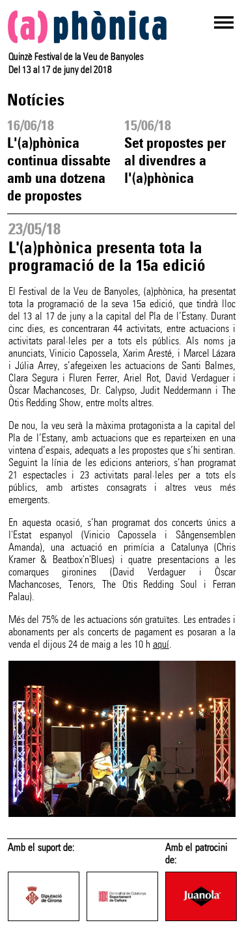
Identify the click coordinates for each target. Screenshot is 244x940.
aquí (161, 644)
